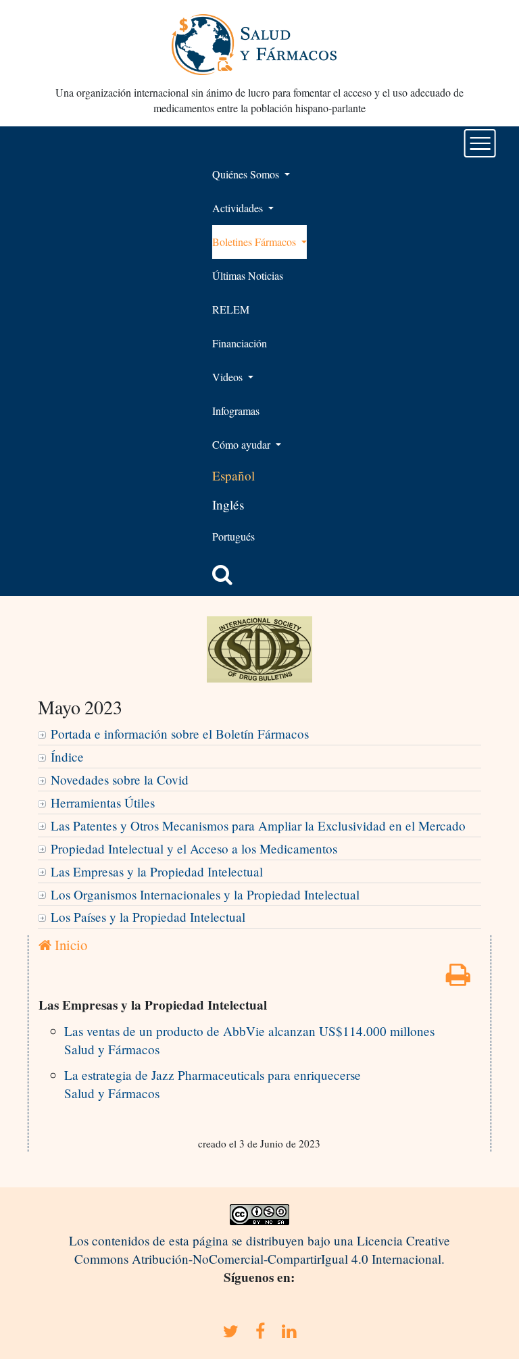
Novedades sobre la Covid (120, 779)
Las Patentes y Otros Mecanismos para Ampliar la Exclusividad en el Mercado (258, 825)
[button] (222, 574)
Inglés (228, 504)
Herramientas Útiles (103, 802)
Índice (67, 756)
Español (233, 475)
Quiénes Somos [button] (247, 174)
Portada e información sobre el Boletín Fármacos (180, 733)
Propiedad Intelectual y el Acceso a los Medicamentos (194, 848)
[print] (458, 978)
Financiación (239, 343)
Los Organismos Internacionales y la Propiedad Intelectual (205, 894)
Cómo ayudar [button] (242, 444)
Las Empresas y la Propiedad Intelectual (157, 871)
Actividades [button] (239, 208)
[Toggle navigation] (480, 143)
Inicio (69, 944)
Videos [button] (228, 377)
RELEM (230, 309)
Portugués (233, 536)
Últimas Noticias (247, 275)
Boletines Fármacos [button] (255, 241)
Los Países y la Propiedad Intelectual (148, 916)
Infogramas (236, 410)
